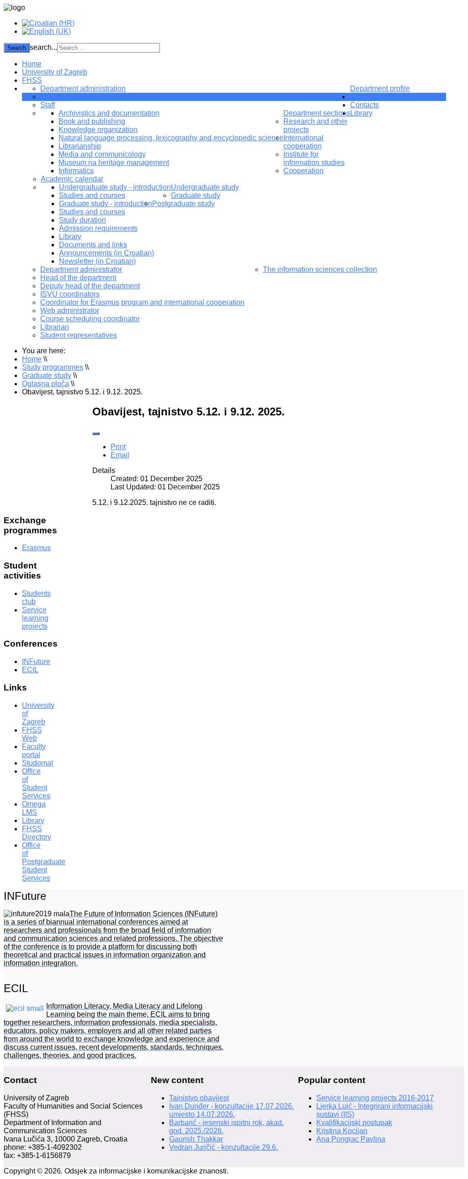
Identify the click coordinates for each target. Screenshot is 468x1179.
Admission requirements (98, 228)
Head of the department (78, 277)
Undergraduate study (205, 187)
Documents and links (93, 245)
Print (118, 447)
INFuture (36, 661)
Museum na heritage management (113, 162)
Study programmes (380, 97)
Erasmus (36, 548)
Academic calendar (72, 179)
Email (120, 455)
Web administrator (69, 310)
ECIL (30, 670)
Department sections (316, 113)
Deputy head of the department (90, 286)
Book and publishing (91, 121)
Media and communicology (102, 154)
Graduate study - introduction (105, 203)
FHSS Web (32, 734)
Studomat (37, 763)
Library (70, 236)
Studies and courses (92, 195)
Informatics (76, 171)
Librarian (54, 327)
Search (16, 47)
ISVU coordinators (70, 294)
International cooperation (303, 142)
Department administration (83, 88)
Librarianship (79, 146)
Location (54, 97)
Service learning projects (35, 618)
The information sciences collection (320, 269)
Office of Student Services (36, 783)
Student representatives (78, 335)
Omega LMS (34, 808)
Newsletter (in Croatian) (97, 261)
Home (32, 64)
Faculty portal (34, 751)
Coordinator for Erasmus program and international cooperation (142, 302)
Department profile (380, 88)
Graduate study (195, 195)
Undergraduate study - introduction (115, 187)
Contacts (364, 105)
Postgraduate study (183, 203)
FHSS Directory (36, 833)
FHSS (32, 80)
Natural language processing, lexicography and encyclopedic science (170, 138)
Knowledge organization (98, 129)
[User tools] (96, 433)
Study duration (82, 220)
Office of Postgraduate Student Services (43, 861)
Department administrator (81, 269)
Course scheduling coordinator (90, 319)
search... (43, 47)
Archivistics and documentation (109, 113)
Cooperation (303, 171)
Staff (47, 105)
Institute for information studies (314, 158)
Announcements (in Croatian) (106, 253)
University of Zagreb (54, 72)
